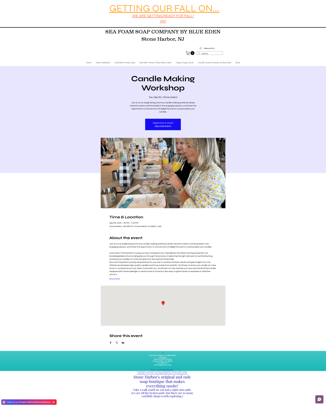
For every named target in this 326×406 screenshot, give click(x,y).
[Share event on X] (117, 343)
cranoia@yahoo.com (162, 365)
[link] (190, 53)
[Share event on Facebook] (110, 343)
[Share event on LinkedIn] (123, 343)
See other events (163, 126)
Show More (114, 279)
